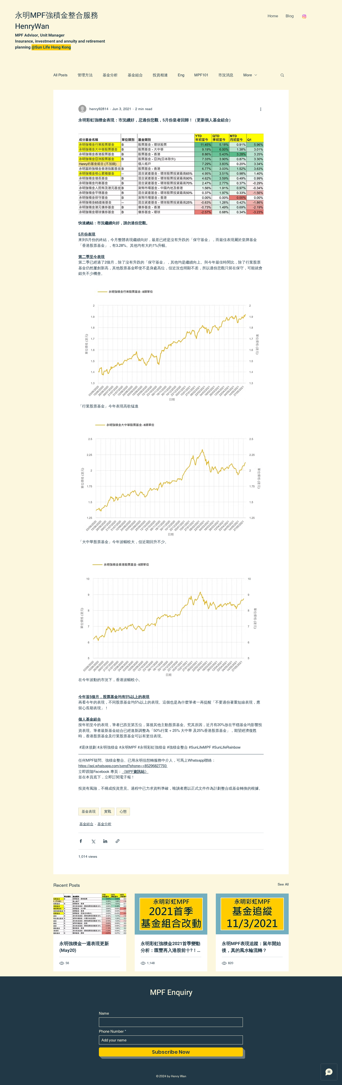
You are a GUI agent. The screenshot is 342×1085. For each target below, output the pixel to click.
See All (283, 884)
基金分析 (110, 75)
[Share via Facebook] (80, 841)
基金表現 (89, 811)
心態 (123, 811)
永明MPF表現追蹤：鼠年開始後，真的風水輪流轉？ (251, 947)
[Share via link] (117, 841)
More (247, 75)
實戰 (107, 811)
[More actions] (261, 109)
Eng (181, 75)
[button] (282, 75)
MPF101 (201, 75)
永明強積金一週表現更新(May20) (84, 947)
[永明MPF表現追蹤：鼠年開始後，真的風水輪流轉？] (252, 914)
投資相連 (160, 75)
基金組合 (135, 75)
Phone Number (111, 1031)
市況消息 (225, 75)
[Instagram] (304, 16)
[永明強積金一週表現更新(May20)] (89, 914)
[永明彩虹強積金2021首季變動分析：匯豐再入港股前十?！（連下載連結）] (171, 914)
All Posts (60, 75)
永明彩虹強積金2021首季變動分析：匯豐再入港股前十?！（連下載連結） (170, 947)
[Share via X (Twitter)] (93, 841)
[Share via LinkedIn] (105, 841)
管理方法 (85, 75)
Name (104, 1013)
